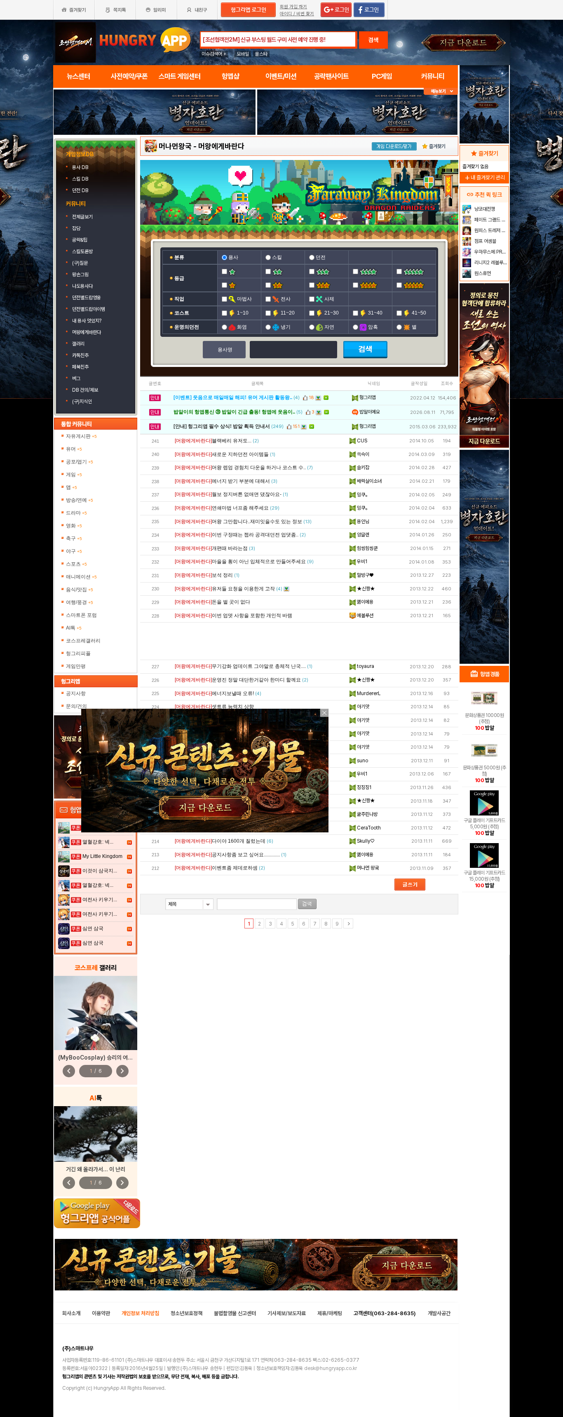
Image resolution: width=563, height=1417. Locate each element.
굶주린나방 (367, 814)
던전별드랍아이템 (88, 309)
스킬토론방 (82, 251)
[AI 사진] (95, 1134)
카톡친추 (80, 355)
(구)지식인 (82, 401)
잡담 (76, 228)
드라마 (76, 513)
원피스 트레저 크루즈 (490, 230)
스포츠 (76, 564)
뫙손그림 (80, 274)
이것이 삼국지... (99, 871)
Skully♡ (365, 841)
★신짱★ (365, 589)
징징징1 (363, 787)
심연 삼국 (92, 928)
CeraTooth (368, 828)
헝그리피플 (78, 653)
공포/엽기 (79, 462)
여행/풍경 (79, 602)
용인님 (362, 521)
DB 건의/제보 (85, 390)
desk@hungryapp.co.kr (330, 1368)
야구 (74, 551)
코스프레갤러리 (83, 641)
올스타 (261, 54)
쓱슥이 (362, 454)
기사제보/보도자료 (286, 1313)
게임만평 (76, 666)
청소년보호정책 (186, 1313)
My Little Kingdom (102, 856)
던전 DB (80, 190)
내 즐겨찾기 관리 (484, 177)
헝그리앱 (367, 397)
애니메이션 (81, 577)
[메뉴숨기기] (441, 91)
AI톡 (74, 628)
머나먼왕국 (175, 146)
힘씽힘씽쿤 (367, 548)
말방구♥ (364, 575)
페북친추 (80, 367)
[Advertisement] (155, 157)
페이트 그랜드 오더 (490, 220)
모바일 (243, 54)
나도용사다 (82, 286)
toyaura (365, 666)
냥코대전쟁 (484, 209)
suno (362, 761)
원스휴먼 (482, 273)
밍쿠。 (363, 495)
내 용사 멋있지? (86, 321)
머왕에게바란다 (86, 332)
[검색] (307, 904)
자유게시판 (81, 436)
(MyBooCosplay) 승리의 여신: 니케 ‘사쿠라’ (111, 1057)
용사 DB (80, 167)
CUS (361, 441)
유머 (74, 449)
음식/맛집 (79, 589)
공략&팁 (79, 240)
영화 (74, 526)
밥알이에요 (369, 412)
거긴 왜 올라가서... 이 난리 (95, 1169)
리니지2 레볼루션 (490, 263)
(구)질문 (80, 263)
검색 (373, 40)
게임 (74, 474)
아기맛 (362, 707)
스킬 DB (80, 179)
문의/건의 (76, 706)
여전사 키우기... (99, 899)
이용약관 (101, 1313)
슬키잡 (362, 467)
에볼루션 (364, 615)
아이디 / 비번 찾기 (297, 13)
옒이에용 (364, 602)
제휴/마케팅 (329, 1313)
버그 (76, 378)
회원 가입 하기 (293, 6)
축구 (74, 538)
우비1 (361, 561)
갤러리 (78, 344)
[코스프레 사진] (95, 1013)
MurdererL (368, 693)
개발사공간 (439, 1313)
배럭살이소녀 (369, 481)
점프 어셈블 (484, 241)
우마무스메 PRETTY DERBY (490, 252)
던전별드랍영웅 (86, 298)
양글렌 (362, 535)
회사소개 (71, 1313)
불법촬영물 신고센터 (235, 1313)
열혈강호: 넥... (97, 842)
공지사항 (76, 693)
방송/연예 (79, 500)
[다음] (348, 923)
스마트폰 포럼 (81, 615)
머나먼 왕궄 (367, 868)
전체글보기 (82, 217)
